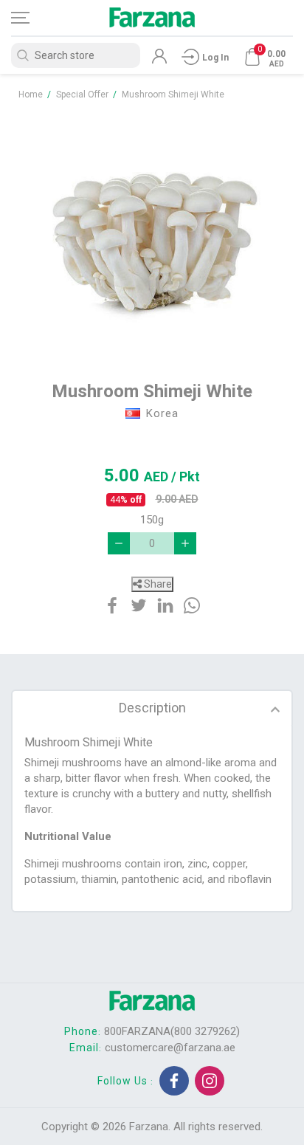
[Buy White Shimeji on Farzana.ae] (152, 233)
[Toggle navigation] (33, 18)
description (152, 707)
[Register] (159, 59)
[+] (185, 543)
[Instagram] (209, 1080)
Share (157, 584)
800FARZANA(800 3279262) (172, 1031)
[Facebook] (174, 1080)
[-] (119, 543)
